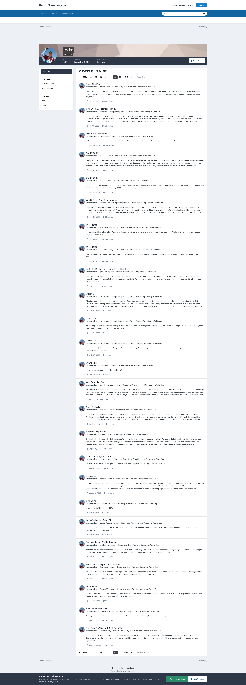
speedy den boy (107, 459)
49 (115, 77)
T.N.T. (102, 156)
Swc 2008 (91, 501)
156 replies (108, 620)
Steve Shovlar (106, 523)
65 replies (110, 449)
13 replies (107, 512)
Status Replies (47, 88)
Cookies (130, 668)
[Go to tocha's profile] (82, 86)
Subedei (103, 503)
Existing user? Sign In (182, 5)
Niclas (102, 87)
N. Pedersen (92, 586)
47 (106, 77)
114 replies (108, 239)
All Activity (46, 71)
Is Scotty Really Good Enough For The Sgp (107, 269)
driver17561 (105, 611)
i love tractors (106, 296)
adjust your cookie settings (116, 679)
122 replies (109, 601)
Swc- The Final (93, 84)
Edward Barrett (106, 203)
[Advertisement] (123, 37)
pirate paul (104, 545)
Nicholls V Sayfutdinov (97, 133)
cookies (56, 679)
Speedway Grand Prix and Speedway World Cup (134, 87)
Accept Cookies (178, 679)
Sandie (103, 479)
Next (126, 77)
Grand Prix (91, 362)
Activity (55, 14)
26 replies (108, 374)
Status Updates (192, 13)
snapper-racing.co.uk (109, 227)
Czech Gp (91, 294)
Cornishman (105, 136)
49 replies (111, 645)
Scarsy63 (104, 589)
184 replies (109, 311)
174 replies (109, 145)
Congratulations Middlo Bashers (101, 542)
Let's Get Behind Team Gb (98, 520)
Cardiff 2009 (92, 153)
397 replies (109, 170)
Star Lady (104, 567)
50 (120, 77)
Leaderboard (67, 14)
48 (110, 77)
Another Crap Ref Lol (96, 431)
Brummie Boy (105, 631)
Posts (44, 106)
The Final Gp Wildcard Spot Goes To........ (106, 628)
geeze (103, 272)
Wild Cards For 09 (95, 382)
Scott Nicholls (93, 407)
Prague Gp (91, 476)
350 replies (108, 101)
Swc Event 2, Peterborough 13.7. (102, 109)
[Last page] (131, 77)
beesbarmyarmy (107, 385)
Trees (102, 434)
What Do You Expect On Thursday (103, 564)
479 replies (108, 126)
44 (91, 77)
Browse (44, 14)
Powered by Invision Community (123, 671)
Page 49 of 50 (142, 77)
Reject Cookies (197, 679)
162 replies (107, 286)
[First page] (80, 77)
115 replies (107, 534)
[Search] (204, 14)
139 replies (111, 424)
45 (96, 77)
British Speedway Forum (55, 5)
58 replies (108, 217)
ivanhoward (105, 365)
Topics (44, 101)
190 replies (110, 493)
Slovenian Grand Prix (96, 608)
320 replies (112, 399)
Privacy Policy (118, 668)
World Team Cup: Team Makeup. (102, 200)
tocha (88, 87)
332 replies (108, 557)
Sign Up (201, 5)
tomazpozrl (105, 112)
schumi (103, 410)
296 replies (108, 579)
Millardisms (91, 224)
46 (101, 77)
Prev (85, 77)
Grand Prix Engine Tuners (98, 456)
